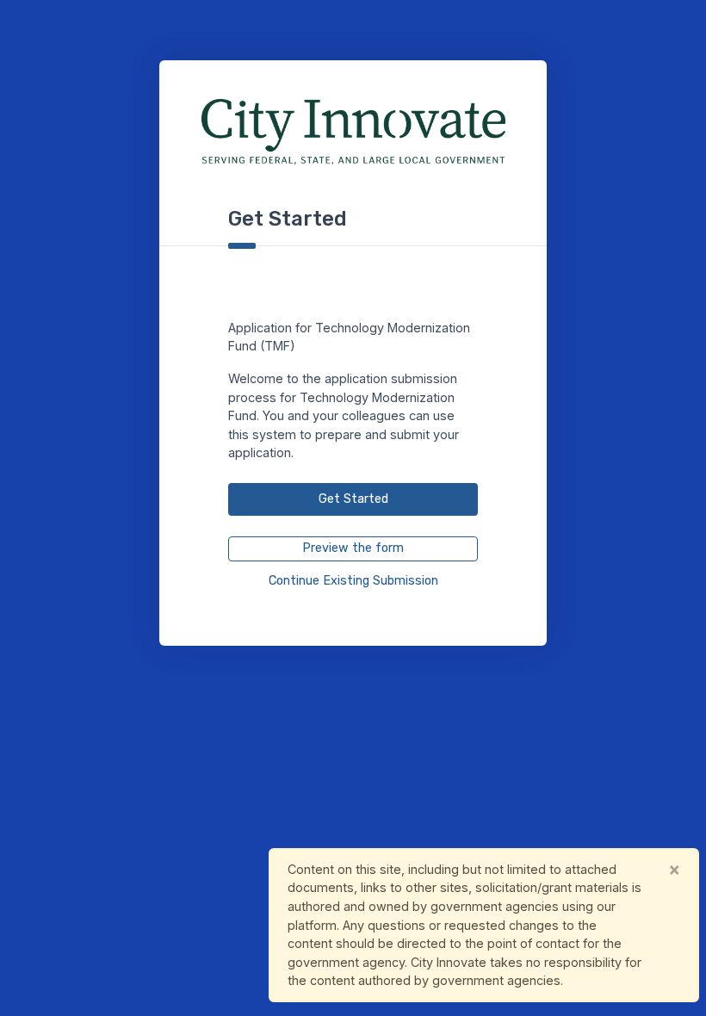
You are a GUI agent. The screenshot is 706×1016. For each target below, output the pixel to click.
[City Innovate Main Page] (353, 132)
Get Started (353, 499)
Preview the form (353, 548)
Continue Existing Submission (353, 580)
